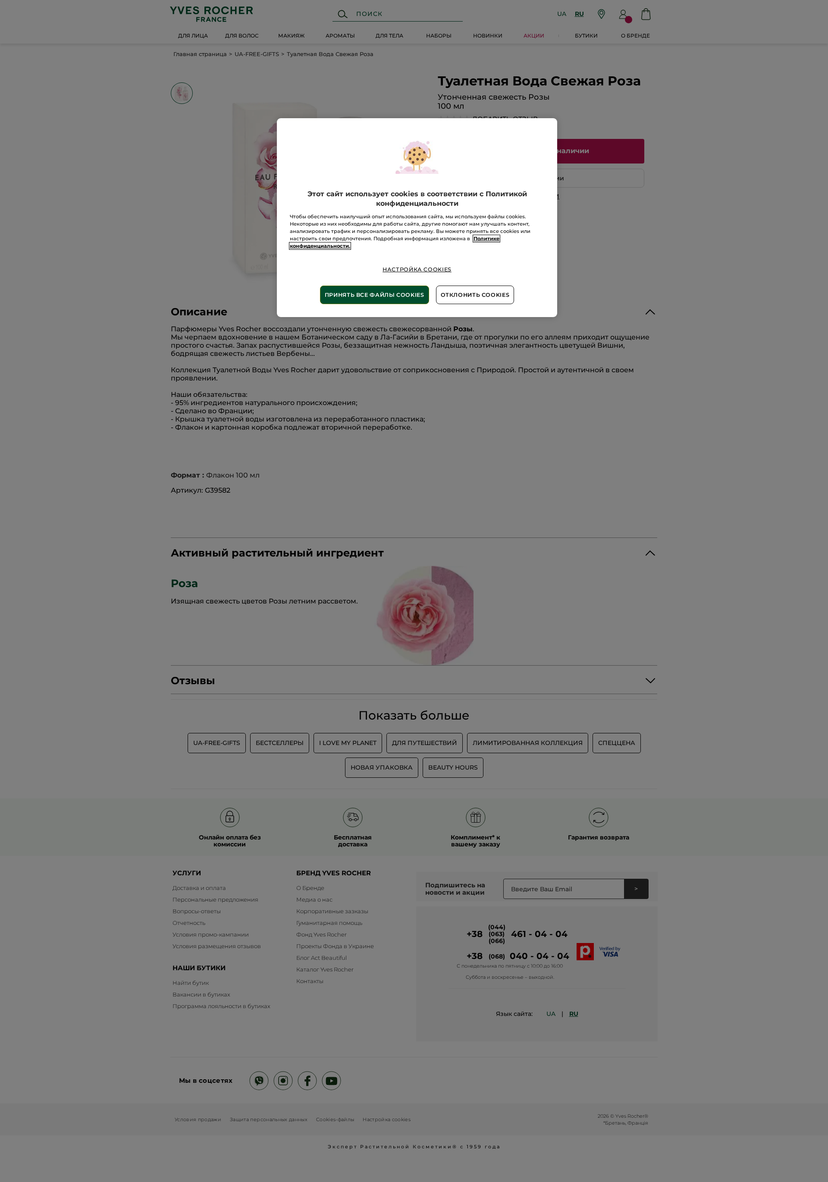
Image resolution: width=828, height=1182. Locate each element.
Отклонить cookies (475, 295)
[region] (417, 217)
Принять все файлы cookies (374, 295)
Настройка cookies (417, 269)
